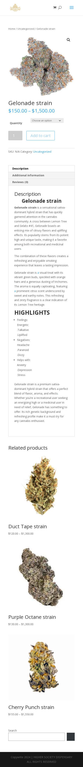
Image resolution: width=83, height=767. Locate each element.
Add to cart (40, 135)
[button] (68, 39)
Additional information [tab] (28, 175)
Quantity (16, 123)
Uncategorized (25, 28)
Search (12, 730)
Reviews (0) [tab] (20, 182)
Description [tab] (20, 168)
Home (11, 28)
